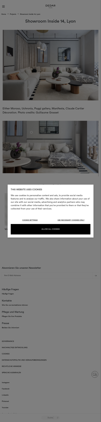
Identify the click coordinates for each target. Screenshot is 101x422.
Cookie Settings (30, 220)
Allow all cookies (51, 229)
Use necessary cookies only (71, 220)
